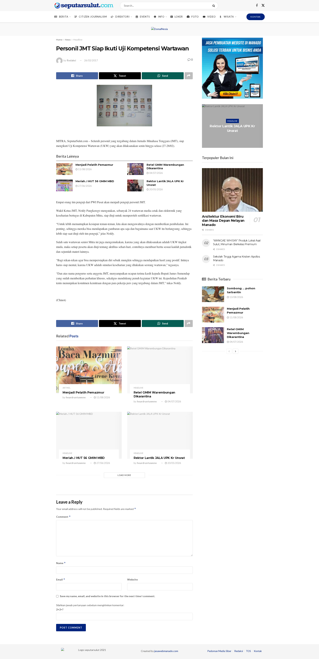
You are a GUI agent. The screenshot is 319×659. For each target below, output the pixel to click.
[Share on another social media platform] (189, 75)
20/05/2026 (156, 189)
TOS (248, 651)
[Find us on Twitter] (263, 5)
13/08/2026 (236, 297)
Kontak (258, 651)
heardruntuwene (76, 397)
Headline (77, 39)
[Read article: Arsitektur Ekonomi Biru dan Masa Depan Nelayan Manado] (232, 190)
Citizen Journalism (93, 16)
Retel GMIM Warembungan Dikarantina (238, 333)
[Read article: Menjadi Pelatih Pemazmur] (64, 169)
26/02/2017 (91, 60)
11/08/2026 (85, 169)
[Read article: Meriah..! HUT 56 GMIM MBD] (64, 185)
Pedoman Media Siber (219, 651)
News (68, 39)
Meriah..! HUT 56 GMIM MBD (95, 181)
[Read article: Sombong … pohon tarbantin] (213, 294)
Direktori (122, 16)
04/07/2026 (156, 172)
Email (60, 579)
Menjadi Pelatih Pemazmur (94, 164)
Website (132, 579)
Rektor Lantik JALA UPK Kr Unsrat (159, 458)
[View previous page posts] (229, 351)
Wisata (229, 16)
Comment (63, 516)
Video (211, 16)
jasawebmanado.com (166, 651)
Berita (63, 16)
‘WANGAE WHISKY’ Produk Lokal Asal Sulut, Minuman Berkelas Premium (236, 242)
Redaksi (71, 60)
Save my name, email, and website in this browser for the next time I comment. (107, 596)
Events (145, 16)
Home (59, 39)
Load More (124, 475)
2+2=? (59, 609)
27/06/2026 (85, 185)
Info (161, 16)
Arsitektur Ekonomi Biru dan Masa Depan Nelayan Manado (223, 220)
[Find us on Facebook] (257, 6)
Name (61, 563)
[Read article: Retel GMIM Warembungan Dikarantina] (135, 169)
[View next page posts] (235, 351)
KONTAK (256, 16)
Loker (179, 16)
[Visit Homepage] (84, 5)
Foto (195, 16)
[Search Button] (214, 5)
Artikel (67, 388)
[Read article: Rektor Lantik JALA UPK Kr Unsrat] (135, 185)
